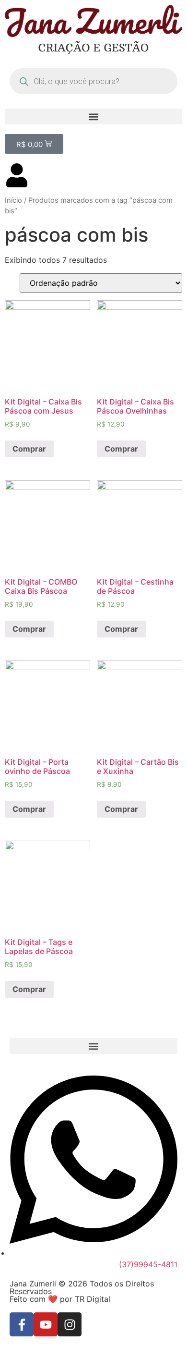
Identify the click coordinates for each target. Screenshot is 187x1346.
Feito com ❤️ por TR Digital (60, 1299)
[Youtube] (46, 1324)
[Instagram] (70, 1324)
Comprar (29, 448)
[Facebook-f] (22, 1324)
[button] (93, 116)
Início (13, 200)
